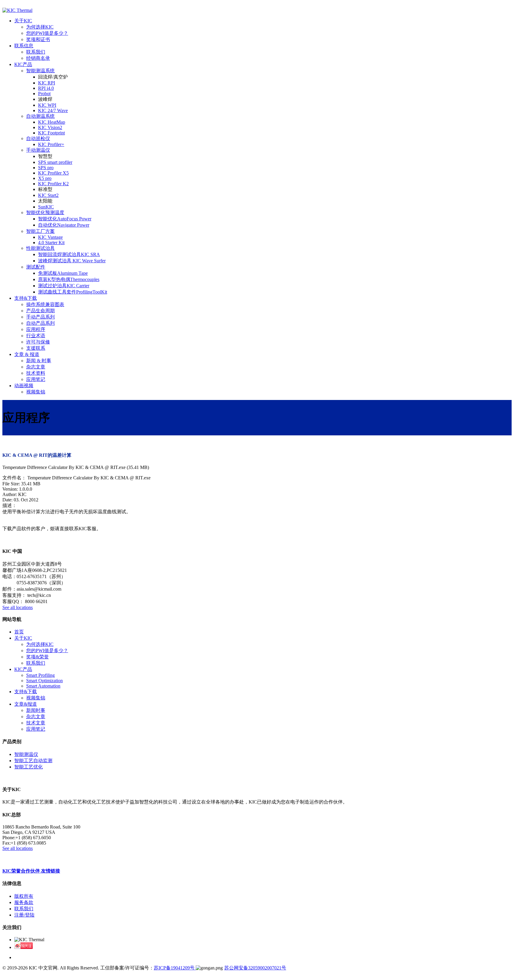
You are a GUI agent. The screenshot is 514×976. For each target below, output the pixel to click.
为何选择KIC (40, 26)
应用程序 (35, 329)
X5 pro (44, 178)
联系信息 (23, 45)
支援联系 (35, 348)
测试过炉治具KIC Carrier (63, 285)
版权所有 (23, 896)
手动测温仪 (38, 150)
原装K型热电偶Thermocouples (68, 279)
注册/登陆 (24, 914)
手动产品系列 (40, 316)
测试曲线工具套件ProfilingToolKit (72, 291)
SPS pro (46, 167)
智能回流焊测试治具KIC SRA (69, 254)
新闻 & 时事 (38, 360)
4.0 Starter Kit (51, 242)
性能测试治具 (40, 248)
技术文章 (35, 722)
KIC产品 (23, 64)
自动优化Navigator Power (63, 224)
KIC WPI (47, 105)
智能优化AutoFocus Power (64, 218)
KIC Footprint (51, 132)
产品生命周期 (40, 310)
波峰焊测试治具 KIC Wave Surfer (72, 260)
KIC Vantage (50, 237)
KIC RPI (46, 82)
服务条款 (23, 902)
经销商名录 (38, 58)
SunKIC (46, 206)
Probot (44, 93)
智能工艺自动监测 (33, 760)
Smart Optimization (44, 680)
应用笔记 (35, 379)
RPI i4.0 (46, 88)
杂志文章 (35, 366)
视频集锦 (35, 391)
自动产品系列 (40, 323)
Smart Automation (43, 685)
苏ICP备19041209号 (175, 967)
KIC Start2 (48, 195)
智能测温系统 (40, 70)
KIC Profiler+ (51, 144)
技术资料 (35, 373)
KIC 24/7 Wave (53, 110)
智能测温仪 (26, 754)
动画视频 (23, 385)
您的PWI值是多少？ (47, 33)
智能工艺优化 (28, 766)
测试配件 (35, 266)
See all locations (17, 607)
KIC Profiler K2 (53, 183)
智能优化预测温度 (45, 212)
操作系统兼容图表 (45, 304)
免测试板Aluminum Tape (63, 273)
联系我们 (35, 51)
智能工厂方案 (40, 231)
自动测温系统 (40, 116)
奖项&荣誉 (37, 656)
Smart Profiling (40, 675)
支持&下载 (25, 298)
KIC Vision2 (50, 127)
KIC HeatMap (51, 122)
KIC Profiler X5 (53, 172)
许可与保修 (38, 341)
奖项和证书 (38, 39)
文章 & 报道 (26, 354)
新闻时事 (35, 710)
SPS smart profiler (55, 162)
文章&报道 (25, 704)
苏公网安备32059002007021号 (255, 967)
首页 (19, 631)
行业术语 (35, 335)
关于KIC (23, 20)
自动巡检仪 (38, 138)
